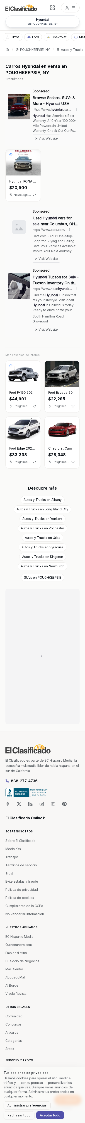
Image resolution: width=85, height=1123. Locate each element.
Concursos (13, 1024)
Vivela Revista (16, 993)
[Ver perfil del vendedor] (10, 154)
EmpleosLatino (16, 953)
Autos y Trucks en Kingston (42, 557)
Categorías (13, 1040)
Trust (9, 873)
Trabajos (12, 857)
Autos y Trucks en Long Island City (42, 509)
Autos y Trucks (72, 50)
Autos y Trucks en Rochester (42, 528)
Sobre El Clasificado (20, 841)
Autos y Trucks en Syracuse (42, 547)
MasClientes (14, 969)
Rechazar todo (19, 1115)
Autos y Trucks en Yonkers (42, 519)
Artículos (11, 1032)
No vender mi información (24, 914)
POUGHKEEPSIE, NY (35, 50)
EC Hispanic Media (19, 936)
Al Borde (11, 985)
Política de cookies (19, 898)
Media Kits (13, 849)
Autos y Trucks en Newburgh (42, 566)
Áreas (9, 1049)
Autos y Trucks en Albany (43, 500)
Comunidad (13, 1016)
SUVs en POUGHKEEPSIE (42, 577)
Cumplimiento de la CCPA (24, 906)
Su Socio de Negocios (22, 961)
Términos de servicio (21, 865)
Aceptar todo (50, 1115)
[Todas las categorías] (52, 8)
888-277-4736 (24, 781)
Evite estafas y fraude (21, 881)
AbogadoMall (15, 977)
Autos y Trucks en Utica (42, 538)
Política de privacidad (21, 889)
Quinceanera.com (18, 945)
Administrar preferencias (27, 1105)
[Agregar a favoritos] (34, 195)
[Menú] (70, 7)
